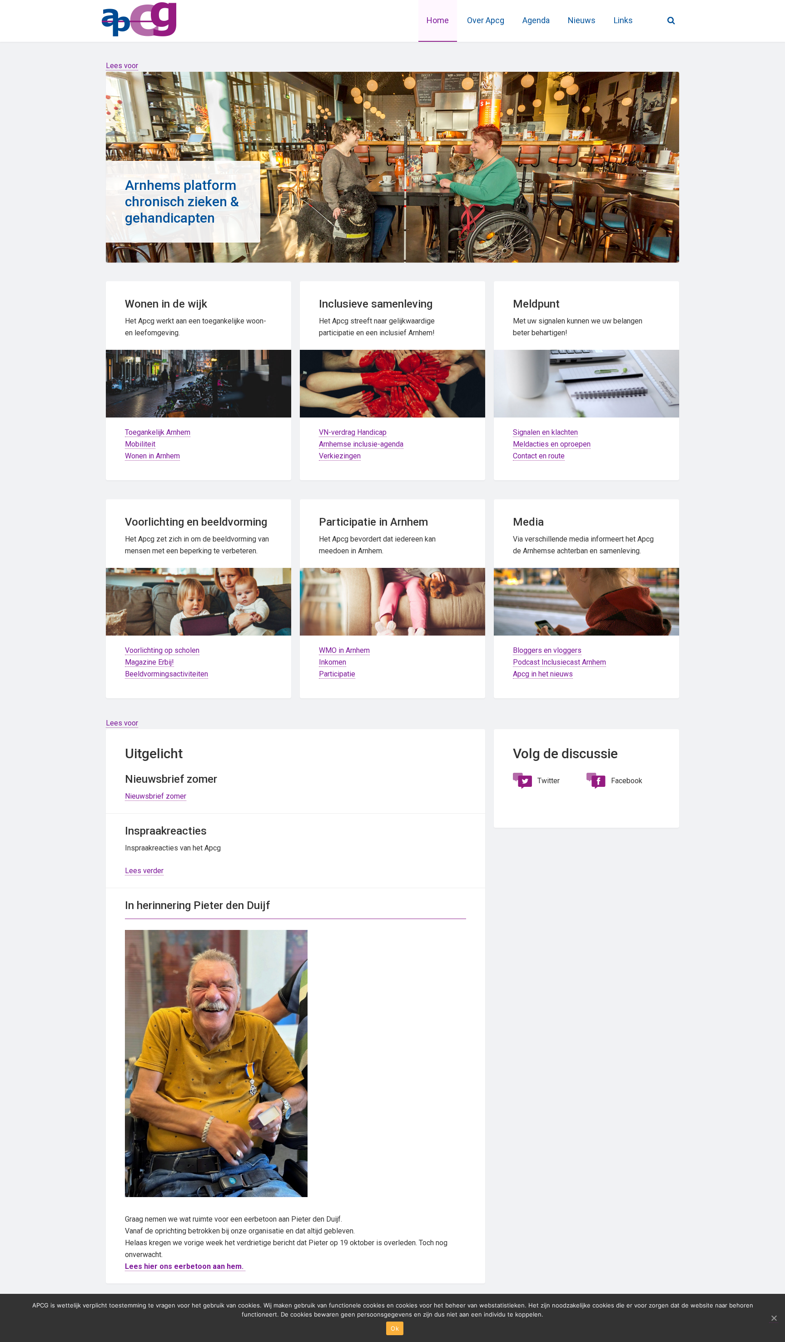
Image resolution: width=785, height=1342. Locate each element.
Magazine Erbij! (149, 662)
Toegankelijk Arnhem (157, 432)
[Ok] (773, 1318)
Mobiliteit (140, 444)
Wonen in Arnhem (152, 456)
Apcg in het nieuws (543, 674)
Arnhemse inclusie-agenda (361, 444)
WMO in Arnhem (344, 650)
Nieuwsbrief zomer (155, 796)
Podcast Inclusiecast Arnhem (559, 662)
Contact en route (539, 456)
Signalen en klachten (545, 432)
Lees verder (144, 870)
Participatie (337, 674)
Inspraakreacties (166, 831)
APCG (170, 18)
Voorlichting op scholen (162, 650)
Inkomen (332, 662)
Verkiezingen (340, 456)
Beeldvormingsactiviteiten (166, 674)
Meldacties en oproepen (552, 444)
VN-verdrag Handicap (353, 432)
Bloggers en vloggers (547, 650)
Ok (395, 1328)
